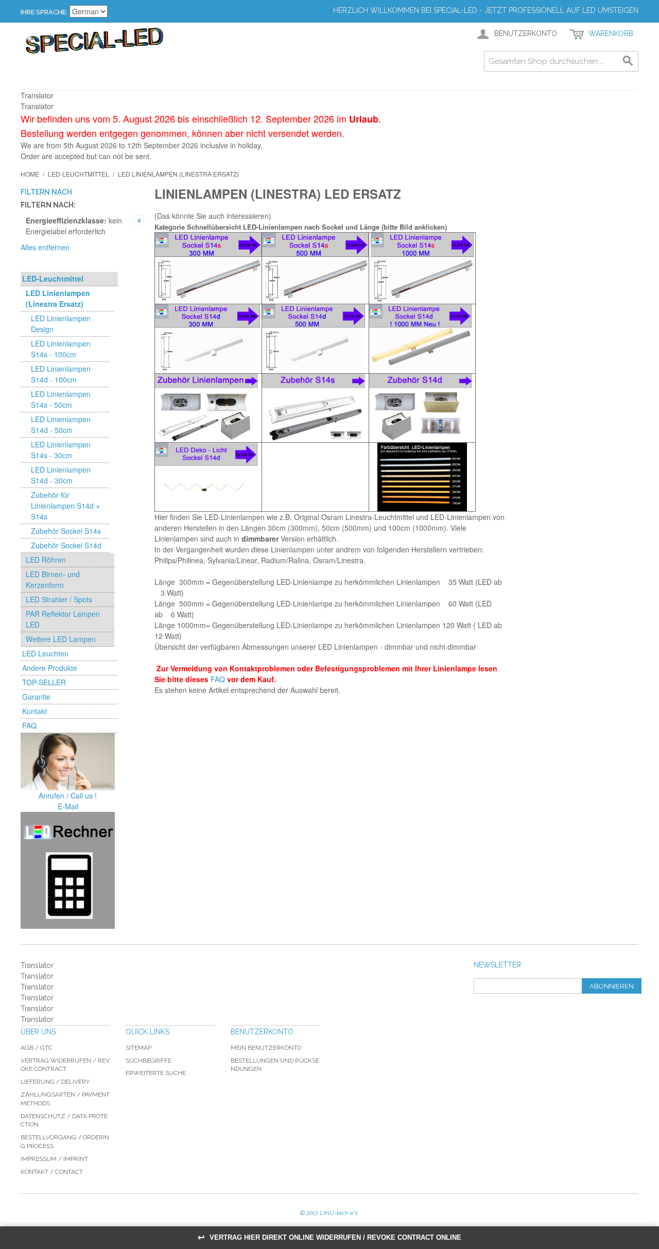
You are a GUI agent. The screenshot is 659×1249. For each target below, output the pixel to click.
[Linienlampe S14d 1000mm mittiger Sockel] (422, 338)
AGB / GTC (37, 1047)
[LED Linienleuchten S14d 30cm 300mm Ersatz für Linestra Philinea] (208, 338)
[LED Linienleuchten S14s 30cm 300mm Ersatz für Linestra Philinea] (208, 268)
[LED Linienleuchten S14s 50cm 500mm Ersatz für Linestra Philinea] (315, 268)
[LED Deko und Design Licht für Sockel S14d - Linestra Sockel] (208, 477)
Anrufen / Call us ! (68, 795)
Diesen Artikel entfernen (139, 220)
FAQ (218, 679)
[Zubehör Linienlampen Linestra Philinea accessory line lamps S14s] (315, 408)
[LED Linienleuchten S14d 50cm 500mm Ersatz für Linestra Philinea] (315, 338)
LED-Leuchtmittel (78, 173)
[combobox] (561, 61)
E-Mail (68, 806)
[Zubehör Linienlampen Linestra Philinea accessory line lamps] (208, 408)
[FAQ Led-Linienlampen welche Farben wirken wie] (422, 477)
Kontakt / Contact (52, 1171)
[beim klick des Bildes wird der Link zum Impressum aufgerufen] (68, 761)
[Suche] (628, 61)
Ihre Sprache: (44, 12)
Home (30, 173)
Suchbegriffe (148, 1060)
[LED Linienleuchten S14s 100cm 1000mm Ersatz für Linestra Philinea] (422, 268)
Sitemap (138, 1047)
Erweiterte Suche (156, 1073)
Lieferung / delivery (55, 1081)
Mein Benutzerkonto (266, 1047)
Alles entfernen (45, 247)
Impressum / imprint (54, 1159)
